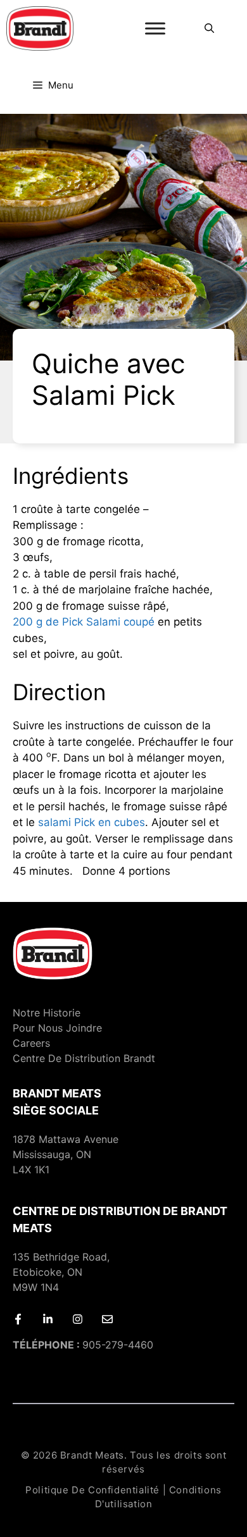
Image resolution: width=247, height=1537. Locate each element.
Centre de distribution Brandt (84, 1058)
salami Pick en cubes (91, 822)
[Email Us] (107, 1319)
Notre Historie (46, 1012)
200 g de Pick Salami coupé (84, 621)
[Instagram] (77, 1319)
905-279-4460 (83, 1344)
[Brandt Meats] (39, 28)
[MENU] (155, 28)
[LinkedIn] (47, 1319)
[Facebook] (18, 1319)
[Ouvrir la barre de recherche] (209, 28)
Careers (31, 1043)
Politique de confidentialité (92, 1490)
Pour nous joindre (57, 1028)
